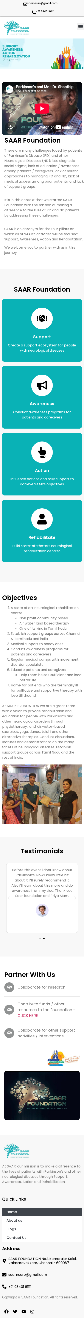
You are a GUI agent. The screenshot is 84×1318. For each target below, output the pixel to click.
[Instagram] (32, 1311)
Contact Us (16, 1237)
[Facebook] (6, 1311)
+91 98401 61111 (45, 11)
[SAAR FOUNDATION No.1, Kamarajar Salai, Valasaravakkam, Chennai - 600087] (4, 1261)
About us (14, 1220)
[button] (80, 26)
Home (11, 1211)
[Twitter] (15, 1311)
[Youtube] (23, 1311)
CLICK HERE (27, 1015)
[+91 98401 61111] (34, 12)
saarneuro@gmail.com (42, 3)
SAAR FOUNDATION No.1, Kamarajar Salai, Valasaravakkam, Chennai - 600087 (42, 1260)
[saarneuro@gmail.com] (25, 4)
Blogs (11, 1229)
